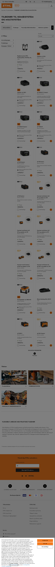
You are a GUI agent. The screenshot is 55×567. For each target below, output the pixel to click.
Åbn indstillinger (45, 546)
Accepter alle (45, 540)
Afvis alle (45, 543)
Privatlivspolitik (14, 565)
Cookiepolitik (26, 565)
